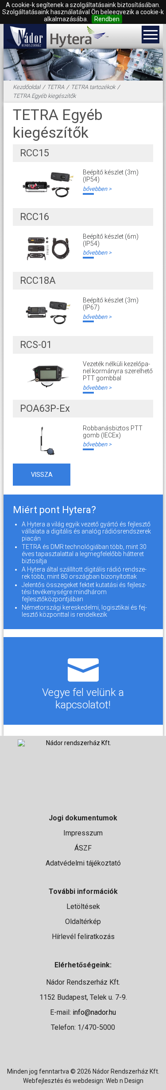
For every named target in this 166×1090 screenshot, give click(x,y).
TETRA (55, 87)
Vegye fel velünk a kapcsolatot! (83, 698)
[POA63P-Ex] (48, 441)
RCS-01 (36, 344)
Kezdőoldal (26, 87)
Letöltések (83, 906)
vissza (42, 474)
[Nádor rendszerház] (25, 36)
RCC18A (38, 280)
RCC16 (34, 216)
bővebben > (97, 189)
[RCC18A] (48, 313)
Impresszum (83, 833)
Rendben (107, 19)
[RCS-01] (48, 376)
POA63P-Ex (45, 408)
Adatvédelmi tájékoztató (83, 863)
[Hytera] (79, 36)
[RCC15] (48, 185)
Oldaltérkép (83, 921)
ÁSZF (83, 848)
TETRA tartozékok (93, 87)
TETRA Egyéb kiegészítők (44, 96)
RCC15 (34, 152)
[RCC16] (48, 249)
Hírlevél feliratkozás (83, 936)
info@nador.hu (94, 1012)
